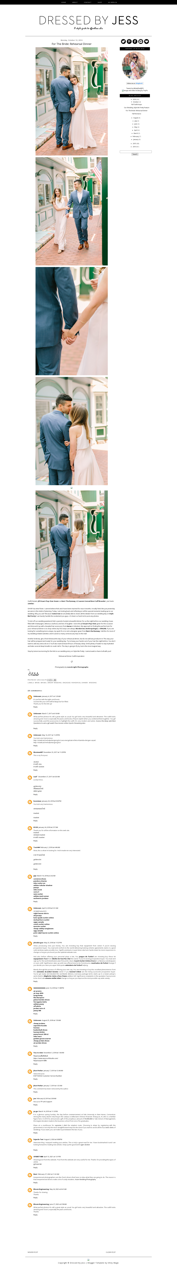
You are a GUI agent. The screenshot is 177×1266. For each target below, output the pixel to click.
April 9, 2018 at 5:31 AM (50, 908)
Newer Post (33, 1252)
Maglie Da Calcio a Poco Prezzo (55, 976)
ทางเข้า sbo (37, 764)
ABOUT (75, 2)
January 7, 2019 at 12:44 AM (53, 1070)
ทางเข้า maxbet (38, 837)
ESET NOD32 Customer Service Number (47, 1076)
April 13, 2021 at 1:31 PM (52, 1156)
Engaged (67, 683)
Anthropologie (91, 628)
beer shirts (110, 1127)
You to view (38, 1053)
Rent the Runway (93, 631)
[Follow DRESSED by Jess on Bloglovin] (135, 84)
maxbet (36, 813)
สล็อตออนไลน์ (38, 788)
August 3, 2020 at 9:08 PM (53, 1139)
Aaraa (69, 626)
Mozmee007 (38, 752)
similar (31, 603)
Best (35, 1174)
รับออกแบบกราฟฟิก (40, 1060)
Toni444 (36, 847)
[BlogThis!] (50, 680)
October (136, 102)
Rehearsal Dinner (80, 683)
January (136, 139)
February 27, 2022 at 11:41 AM (48, 1174)
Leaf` (35, 777)
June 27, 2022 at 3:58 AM (58, 1204)
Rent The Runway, (69, 601)
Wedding (93, 683)
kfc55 (35, 827)
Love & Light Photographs (77, 667)
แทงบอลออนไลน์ (39, 809)
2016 (135, 99)
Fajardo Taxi (38, 1139)
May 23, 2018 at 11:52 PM (53, 943)
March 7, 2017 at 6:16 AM (50, 713)
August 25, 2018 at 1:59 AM (51, 1020)
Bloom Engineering (41, 1189)
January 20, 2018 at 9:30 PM (51, 801)
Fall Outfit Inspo (136, 104)
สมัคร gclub (37, 791)
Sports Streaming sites (77, 723)
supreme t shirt (61, 1125)
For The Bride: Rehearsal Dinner (137, 111)
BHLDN (103, 628)
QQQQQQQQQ (39, 988)
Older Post (111, 1252)
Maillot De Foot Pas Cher (61, 959)
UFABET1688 (38, 1156)
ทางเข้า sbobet (38, 767)
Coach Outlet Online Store (85, 961)
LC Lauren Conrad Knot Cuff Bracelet (91, 601)
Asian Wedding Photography (85, 1179)
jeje (34, 876)
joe (34, 1098)
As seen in (112, 2)
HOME (63, 2)
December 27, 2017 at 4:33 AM (49, 777)
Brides (43, 683)
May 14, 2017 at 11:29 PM (51, 735)
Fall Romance (136, 114)
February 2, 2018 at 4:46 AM (50, 847)
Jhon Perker (38, 1070)
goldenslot (37, 786)
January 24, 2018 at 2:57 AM (48, 827)
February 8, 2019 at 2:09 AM (46, 1098)
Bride (37, 683)
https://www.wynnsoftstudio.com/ (45, 1058)
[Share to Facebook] (55, 680)
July (136, 121)
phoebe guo (38, 943)
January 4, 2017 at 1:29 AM (51, 696)
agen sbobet (85, 1145)
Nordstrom (80, 628)
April (136, 130)
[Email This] (48, 680)
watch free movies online (59, 723)
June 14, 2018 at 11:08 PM (55, 988)
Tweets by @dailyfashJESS (135, 88)
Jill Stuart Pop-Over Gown (48, 601)
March (136, 133)
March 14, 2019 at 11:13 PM (48, 1111)
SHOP (100, 2)
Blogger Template (96, 1263)
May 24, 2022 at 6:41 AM (58, 1189)
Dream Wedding (55, 683)
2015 (135, 144)
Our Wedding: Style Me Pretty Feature (136, 108)
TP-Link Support (46, 1102)
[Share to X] (53, 680)
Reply (35, 707)
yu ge (35, 1111)
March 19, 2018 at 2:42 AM (46, 876)
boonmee (37, 801)
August (135, 118)
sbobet (36, 762)
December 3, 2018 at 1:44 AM (54, 1053)
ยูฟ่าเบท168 (37, 1164)
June (136, 124)
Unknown (37, 696)
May (136, 127)
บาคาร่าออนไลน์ (39, 855)
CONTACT (87, 2)
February (136, 136)
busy (56, 701)
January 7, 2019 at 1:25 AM (53, 1086)
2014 (135, 147)
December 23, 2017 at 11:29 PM (55, 752)
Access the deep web (104, 721)
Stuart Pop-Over (89, 624)
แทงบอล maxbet (39, 835)
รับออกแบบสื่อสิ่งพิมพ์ (40, 1056)
